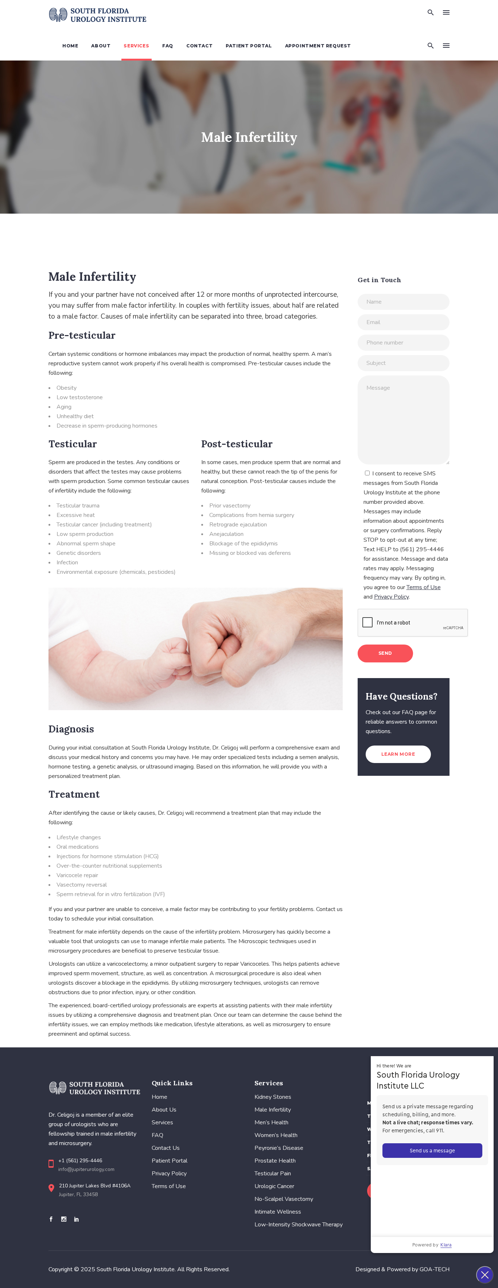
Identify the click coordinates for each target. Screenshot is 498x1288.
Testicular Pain (272, 1173)
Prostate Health (275, 1160)
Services (162, 1122)
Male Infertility (272, 1109)
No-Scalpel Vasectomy (283, 1199)
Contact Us (166, 1148)
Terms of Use (169, 1186)
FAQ (157, 1135)
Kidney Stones (272, 1097)
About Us (164, 1109)
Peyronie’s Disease (278, 1148)
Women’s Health (275, 1135)
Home (159, 1097)
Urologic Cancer (274, 1186)
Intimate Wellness (277, 1211)
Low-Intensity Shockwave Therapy (298, 1224)
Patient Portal (169, 1160)
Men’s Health (271, 1122)
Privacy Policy (169, 1173)
